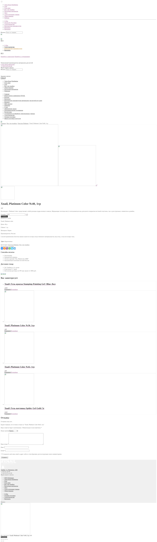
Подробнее (14, 289)
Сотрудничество (9, 24)
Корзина (7, 102)
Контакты (7, 27)
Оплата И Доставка (10, 22)
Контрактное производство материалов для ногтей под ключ (23, 100)
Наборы (6, 18)
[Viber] (7, 248)
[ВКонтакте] (2, 248)
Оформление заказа (10, 109)
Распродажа (8, 112)
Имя (3, 447)
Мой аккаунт (8, 104)
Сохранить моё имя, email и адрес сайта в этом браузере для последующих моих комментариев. (32, 454)
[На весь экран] (5, 539)
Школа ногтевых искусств (12, 118)
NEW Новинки (9, 478)
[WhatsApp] (9, 248)
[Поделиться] (3, 539)
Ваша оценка (5, 431)
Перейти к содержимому (22, 56)
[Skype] (12, 248)
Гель (5, 6)
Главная (6, 94)
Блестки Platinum (23, 123)
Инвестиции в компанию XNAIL (14, 95)
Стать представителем (8, 64)
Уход (5, 13)
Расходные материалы (11, 11)
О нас (6, 107)
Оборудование (8, 16)
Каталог (6, 97)
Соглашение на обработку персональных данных (19, 113)
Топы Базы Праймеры (11, 5)
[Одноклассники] (4, 248)
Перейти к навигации (7, 56)
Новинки (7, 91)
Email (3, 450)
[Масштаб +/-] (7, 539)
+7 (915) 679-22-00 (6, 66)
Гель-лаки (7, 8)
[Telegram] (15, 248)
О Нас (6, 21)
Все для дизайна (9, 9)
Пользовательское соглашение (13, 110)
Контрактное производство (12, 26)
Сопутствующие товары (11, 14)
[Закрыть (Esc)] (1, 539)
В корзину (4, 216)
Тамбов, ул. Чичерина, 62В (9, 470)
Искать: (3, 32)
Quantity (3, 214)
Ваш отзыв (5, 444)
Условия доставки (9, 117)
